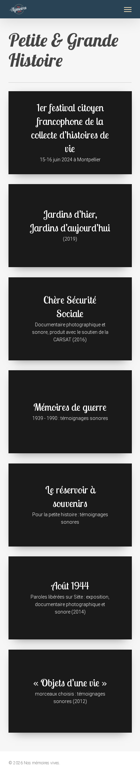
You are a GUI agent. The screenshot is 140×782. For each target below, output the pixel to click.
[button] (128, 9)
